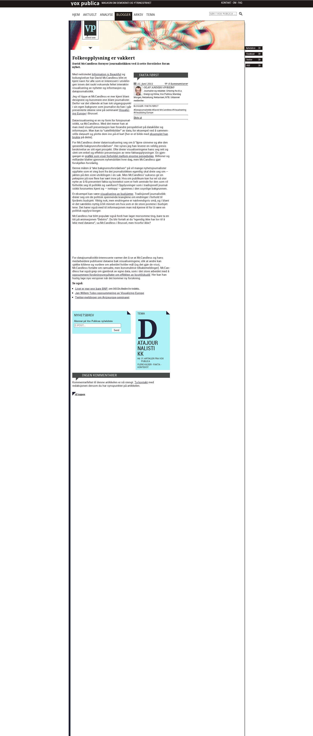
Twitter (249, 59)
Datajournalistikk (143, 109)
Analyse (106, 15)
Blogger (123, 15)
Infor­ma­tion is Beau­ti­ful (106, 74)
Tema (150, 15)
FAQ (240, 2)
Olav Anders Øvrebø (159, 87)
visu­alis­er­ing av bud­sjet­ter (116, 194)
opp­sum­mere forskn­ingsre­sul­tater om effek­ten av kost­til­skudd (111, 274)
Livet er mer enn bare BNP (91, 288)
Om (234, 2)
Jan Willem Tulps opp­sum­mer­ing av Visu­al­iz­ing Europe (109, 293)
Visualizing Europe (144, 112)
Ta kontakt (141, 382)
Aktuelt (90, 15)
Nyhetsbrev (250, 48)
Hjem (76, 15)
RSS (248, 65)
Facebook (250, 54)
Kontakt (226, 2)
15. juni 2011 (145, 83)
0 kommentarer (178, 83)
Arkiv (138, 15)
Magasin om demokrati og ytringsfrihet (126, 3)
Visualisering (180, 109)
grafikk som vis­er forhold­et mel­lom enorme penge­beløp (119, 156)
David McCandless (162, 109)
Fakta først (149, 75)
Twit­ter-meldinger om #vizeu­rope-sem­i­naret (102, 297)
